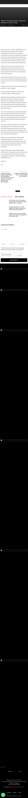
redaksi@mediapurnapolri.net (17, 786)
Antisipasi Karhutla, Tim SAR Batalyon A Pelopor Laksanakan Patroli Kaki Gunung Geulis (17, 208)
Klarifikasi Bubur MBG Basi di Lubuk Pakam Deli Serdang (20, 175)
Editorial (8, 5)
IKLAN (20, 792)
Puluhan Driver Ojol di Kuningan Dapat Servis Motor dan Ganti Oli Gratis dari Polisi (18, 215)
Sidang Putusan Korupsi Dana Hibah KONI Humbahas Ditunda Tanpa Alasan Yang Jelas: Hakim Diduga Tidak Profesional (7, 178)
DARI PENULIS (19, 196)
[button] (26, 2)
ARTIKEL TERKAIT (7, 196)
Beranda (2, 5)
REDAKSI (15, 792)
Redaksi (4, 25)
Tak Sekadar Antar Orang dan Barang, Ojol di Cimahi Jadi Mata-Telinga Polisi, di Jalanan (18, 202)
